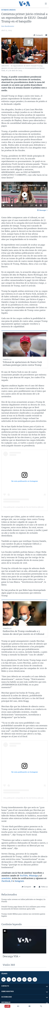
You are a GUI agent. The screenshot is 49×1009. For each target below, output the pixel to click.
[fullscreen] (45, 205)
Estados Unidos (8, 10)
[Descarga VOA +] (24, 941)
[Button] (38, 35)
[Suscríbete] (29, 979)
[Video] (29, 1006)
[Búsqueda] (41, 1006)
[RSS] (19, 979)
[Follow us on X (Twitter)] (9, 979)
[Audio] (18, 1006)
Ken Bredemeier (7, 26)
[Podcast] (24, 979)
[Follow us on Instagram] (35, 979)
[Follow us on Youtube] (14, 979)
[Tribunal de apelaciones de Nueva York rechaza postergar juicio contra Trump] (24, 344)
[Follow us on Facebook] (3, 979)
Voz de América (13, 189)
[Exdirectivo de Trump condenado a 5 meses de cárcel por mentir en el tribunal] (24, 613)
